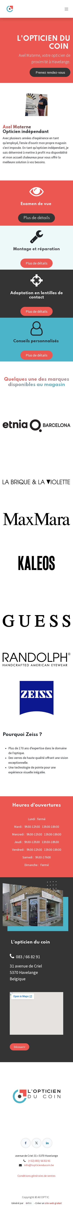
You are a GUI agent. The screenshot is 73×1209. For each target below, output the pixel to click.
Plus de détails (36, 218)
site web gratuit (53, 1203)
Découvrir (19, 1047)
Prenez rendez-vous (50, 72)
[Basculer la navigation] (66, 9)
